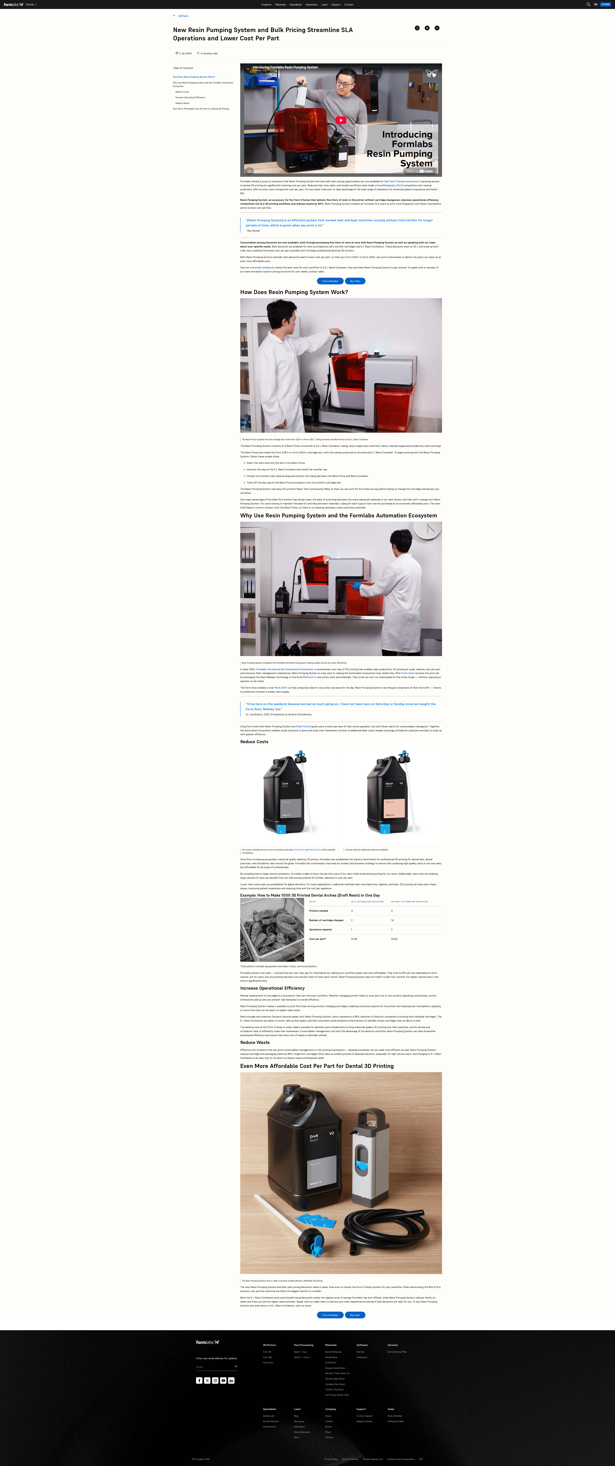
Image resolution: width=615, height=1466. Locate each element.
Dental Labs (269, 1415)
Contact (349, 4)
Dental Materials (333, 1351)
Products (266, 4)
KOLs (296, 1437)
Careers (329, 1421)
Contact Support (365, 1415)
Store (605, 4)
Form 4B (267, 1351)
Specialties (296, 4)
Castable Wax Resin (335, 1384)
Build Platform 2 (306, 677)
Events (328, 1426)
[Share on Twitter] (427, 28)
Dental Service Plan (397, 1351)
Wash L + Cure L (302, 1357)
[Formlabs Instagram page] (215, 1380)
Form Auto (408, 673)
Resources (299, 1421)
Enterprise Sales (396, 1421)
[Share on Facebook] (417, 28)
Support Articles (365, 1421)
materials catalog (260, 267)
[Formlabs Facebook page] (199, 1380)
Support (336, 4)
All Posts (183, 15)
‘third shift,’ (281, 687)
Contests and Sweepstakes (401, 1459)
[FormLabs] (13, 4)
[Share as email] (437, 28)
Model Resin (314, 849)
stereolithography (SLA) (389, 185)
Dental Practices (271, 1421)
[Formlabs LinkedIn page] (231, 1380)
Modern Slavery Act (373, 1459)
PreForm (361, 1351)
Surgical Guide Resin (335, 1368)
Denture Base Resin (335, 1378)
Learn (324, 4)
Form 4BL (267, 1357)
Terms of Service (350, 1459)
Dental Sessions (302, 1432)
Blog (296, 1415)
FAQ (421, 1459)
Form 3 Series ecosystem (404, 181)
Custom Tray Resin (334, 1389)
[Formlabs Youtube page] (223, 1380)
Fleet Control (304, 726)
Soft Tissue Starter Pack (337, 1394)
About (328, 1415)
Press (328, 1432)
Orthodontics (269, 1426)
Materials (280, 4)
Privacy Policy (331, 1459)
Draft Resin (299, 849)
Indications (312, 4)
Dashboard (362, 1357)
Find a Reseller (395, 1415)
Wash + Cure (300, 1351)
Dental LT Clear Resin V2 (337, 1373)
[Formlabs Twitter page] (207, 1380)
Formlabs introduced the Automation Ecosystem (284, 669)
